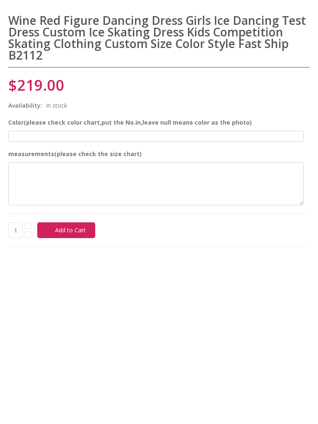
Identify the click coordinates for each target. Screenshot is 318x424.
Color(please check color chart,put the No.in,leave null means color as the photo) (130, 122)
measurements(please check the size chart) (75, 154)
